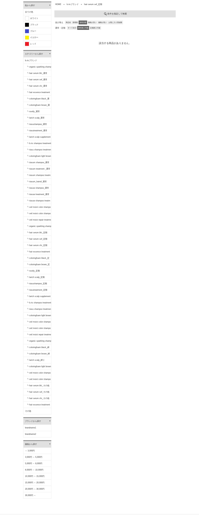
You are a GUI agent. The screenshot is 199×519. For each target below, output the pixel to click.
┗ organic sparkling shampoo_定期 (39, 227)
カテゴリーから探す (34, 54)
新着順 (75, 22)
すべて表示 (72, 28)
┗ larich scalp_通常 (36, 118)
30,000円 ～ (30, 495)
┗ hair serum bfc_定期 (37, 232)
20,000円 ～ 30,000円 (34, 489)
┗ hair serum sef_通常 (37, 79)
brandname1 (30, 427)
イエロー (33, 37)
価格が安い (92, 22)
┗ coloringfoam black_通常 (38, 99)
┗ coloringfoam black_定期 (38, 259)
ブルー (32, 31)
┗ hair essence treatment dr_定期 (38, 252)
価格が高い (102, 22)
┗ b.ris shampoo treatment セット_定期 (39, 303)
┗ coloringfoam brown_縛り (38, 354)
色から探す (30, 5)
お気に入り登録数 (115, 22)
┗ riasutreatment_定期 (37, 290)
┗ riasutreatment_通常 (37, 130)
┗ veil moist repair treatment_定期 (39, 335)
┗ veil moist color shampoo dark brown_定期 (39, 329)
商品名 (68, 22)
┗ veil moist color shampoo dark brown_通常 (39, 214)
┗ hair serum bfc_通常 (37, 73)
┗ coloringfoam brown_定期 (38, 265)
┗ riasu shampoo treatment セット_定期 (39, 310)
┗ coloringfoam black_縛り (38, 348)
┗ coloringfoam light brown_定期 (39, 316)
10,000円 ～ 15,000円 (34, 476)
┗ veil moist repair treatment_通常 (39, 221)
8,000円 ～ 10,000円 (34, 470)
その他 (28, 411)
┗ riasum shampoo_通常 (38, 162)
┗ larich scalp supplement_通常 (39, 138)
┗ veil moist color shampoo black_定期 (39, 323)
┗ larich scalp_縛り (36, 360)
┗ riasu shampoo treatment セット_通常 (39, 150)
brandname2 (30, 434)
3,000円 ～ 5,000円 (33, 457)
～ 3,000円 (30, 450)
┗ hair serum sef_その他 (38, 392)
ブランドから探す (33, 421)
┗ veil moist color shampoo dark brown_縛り (39, 380)
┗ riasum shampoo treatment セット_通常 (39, 176)
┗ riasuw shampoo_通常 (38, 188)
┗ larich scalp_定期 (36, 277)
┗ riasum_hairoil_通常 (37, 181)
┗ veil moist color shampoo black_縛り (39, 374)
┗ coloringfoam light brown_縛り (39, 367)
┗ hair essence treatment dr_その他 (38, 405)
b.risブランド (31, 60)
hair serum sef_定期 (93, 4)
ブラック (33, 24)
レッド (32, 44)
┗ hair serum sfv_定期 (37, 245)
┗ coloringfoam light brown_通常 (39, 157)
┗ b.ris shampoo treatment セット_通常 (39, 144)
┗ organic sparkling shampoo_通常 (39, 68)
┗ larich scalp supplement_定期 (39, 297)
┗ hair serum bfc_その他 (38, 385)
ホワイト (33, 18)
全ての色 (29, 12)
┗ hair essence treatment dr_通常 (38, 93)
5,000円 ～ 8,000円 (33, 463)
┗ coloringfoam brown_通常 (38, 106)
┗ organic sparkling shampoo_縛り (39, 342)
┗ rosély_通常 (33, 111)
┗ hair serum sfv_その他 (38, 398)
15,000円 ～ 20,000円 (34, 482)
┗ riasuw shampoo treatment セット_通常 (38, 201)
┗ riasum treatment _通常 (38, 169)
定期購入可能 (95, 28)
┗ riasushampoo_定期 (37, 283)
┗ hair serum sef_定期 (37, 239)
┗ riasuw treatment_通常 (38, 194)
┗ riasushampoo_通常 (37, 124)
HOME (58, 4)
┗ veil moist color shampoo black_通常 (39, 208)
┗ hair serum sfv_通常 (37, 86)
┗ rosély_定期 (33, 271)
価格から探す (31, 444)
